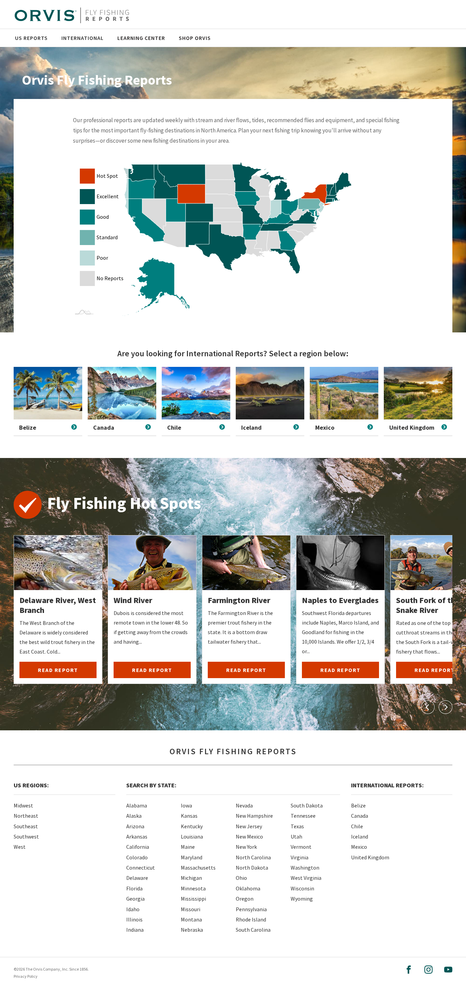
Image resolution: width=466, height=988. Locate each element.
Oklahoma (248, 888)
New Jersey (249, 826)
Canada (359, 815)
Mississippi (193, 898)
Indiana (135, 929)
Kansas (189, 815)
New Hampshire (254, 815)
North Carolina (253, 857)
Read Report (58, 670)
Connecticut (140, 867)
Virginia (299, 857)
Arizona (135, 826)
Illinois (134, 919)
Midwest (23, 805)
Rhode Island (251, 919)
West (20, 846)
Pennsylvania (251, 909)
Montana (191, 919)
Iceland (359, 836)
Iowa (186, 805)
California (137, 846)
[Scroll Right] (445, 707)
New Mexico (249, 836)
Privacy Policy (26, 976)
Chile (357, 826)
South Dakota (307, 805)
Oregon (244, 898)
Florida (134, 888)
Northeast (26, 815)
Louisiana (192, 836)
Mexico (359, 846)
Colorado (137, 857)
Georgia (135, 898)
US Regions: (31, 785)
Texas (297, 826)
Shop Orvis (195, 37)
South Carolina (253, 929)
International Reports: (387, 785)
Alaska (134, 815)
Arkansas (136, 836)
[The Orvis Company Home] (72, 15)
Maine (188, 846)
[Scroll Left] (428, 707)
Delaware (137, 877)
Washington (305, 867)
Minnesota (193, 888)
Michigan (191, 877)
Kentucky (192, 826)
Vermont (301, 846)
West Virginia (306, 877)
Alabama (136, 805)
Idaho (133, 909)
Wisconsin (302, 888)
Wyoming (302, 898)
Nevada (244, 805)
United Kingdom (370, 857)
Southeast (26, 826)
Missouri (190, 909)
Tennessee (303, 815)
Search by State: (151, 785)
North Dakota (252, 867)
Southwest (26, 836)
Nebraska (192, 929)
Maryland (191, 857)
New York (246, 846)
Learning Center (141, 37)
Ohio (241, 877)
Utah (296, 836)
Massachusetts (198, 867)
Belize (358, 805)
